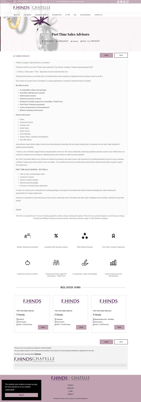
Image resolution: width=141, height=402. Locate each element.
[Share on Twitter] (124, 1)
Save (121, 55)
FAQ (75, 15)
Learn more (9, 389)
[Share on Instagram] (127, 1)
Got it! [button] (21, 395)
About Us (17, 15)
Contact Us (98, 15)
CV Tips (67, 15)
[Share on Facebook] (121, 1)
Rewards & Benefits (41, 15)
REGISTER (25, 1)
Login (70, 391)
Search (70, 385)
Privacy (70, 394)
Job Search (27, 15)
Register (70, 388)
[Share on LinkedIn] (118, 1)
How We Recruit (85, 15)
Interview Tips (56, 15)
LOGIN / (19, 1)
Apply (106, 55)
